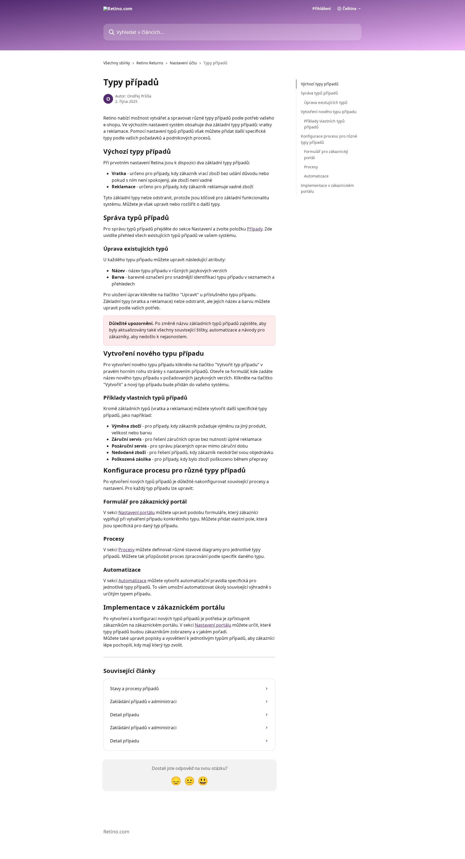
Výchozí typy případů (320, 83)
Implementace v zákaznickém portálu (327, 188)
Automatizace (132, 581)
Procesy (126, 550)
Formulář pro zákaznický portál (326, 154)
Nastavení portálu (136, 512)
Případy (254, 229)
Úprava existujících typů (325, 102)
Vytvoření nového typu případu (329, 111)
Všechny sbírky (116, 62)
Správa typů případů (319, 93)
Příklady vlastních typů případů (324, 123)
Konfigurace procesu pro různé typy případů (329, 139)
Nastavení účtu (183, 62)
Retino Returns (149, 62)
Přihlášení (321, 9)
